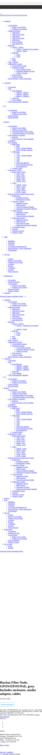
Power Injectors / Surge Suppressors (19, 79)
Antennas (11, 245)
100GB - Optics (21, 185)
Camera (10, 259)
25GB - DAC (20, 177)
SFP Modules (12, 250)
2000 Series (16, 36)
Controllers (11, 141)
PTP (13, 58)
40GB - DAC (20, 179)
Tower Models (17, 100)
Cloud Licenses (13, 116)
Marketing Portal (17, 296)
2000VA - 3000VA (22, 94)
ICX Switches (12, 142)
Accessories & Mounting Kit (17, 246)
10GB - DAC (20, 176)
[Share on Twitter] (4, 724)
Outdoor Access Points (19, 29)
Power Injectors (13, 117)
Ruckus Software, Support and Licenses (21, 194)
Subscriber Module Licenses (25, 71)
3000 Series (16, 40)
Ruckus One (16, 196)
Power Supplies (17, 42)
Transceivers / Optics (15, 170)
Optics (14, 183)
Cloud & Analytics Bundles (25, 207)
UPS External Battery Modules (18, 102)
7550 (18, 159)
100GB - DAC (21, 181)
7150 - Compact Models (24, 155)
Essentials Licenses (22, 198)
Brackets (15, 137)
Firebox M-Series (13, 289)
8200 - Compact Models (24, 148)
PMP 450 (15, 53)
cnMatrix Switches (14, 31)
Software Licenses (18, 231)
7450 (18, 157)
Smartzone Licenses (18, 218)
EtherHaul (11, 243)
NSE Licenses (16, 75)
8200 (18, 146)
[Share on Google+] (4, 726)
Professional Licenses (23, 199)
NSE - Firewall (13, 62)
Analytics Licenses (18, 201)
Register (10, 548)
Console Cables (17, 168)
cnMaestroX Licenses (15, 64)
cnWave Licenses (22, 73)
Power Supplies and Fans (24, 150)
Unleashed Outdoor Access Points (23, 133)
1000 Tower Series (18, 34)
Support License (17, 233)
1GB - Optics (20, 188)
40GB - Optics (21, 187)
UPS (9, 89)
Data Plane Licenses (22, 223)
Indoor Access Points (19, 27)
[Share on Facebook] (4, 722)
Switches (11, 264)
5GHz (18, 56)
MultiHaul (11, 241)
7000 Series (16, 152)
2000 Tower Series (18, 38)
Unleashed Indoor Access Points (22, 131)
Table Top (15, 98)
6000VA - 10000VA (22, 96)
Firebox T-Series (13, 291)
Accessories (12, 87)
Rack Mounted (17, 91)
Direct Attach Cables (19, 172)
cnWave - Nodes (21, 51)
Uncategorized (4, 717)
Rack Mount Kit (17, 44)
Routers (10, 266)
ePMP (14, 60)
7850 (18, 161)
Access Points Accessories (16, 135)
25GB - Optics (21, 192)
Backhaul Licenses (18, 67)
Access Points (12, 25)
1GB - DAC (20, 174)
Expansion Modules (22, 163)
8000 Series (16, 144)
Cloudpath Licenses (18, 227)
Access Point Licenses (19, 66)
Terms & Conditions (6, 752)
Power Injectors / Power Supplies (23, 139)
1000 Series (16, 33)
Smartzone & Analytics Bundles (26, 209)
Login (10, 546)
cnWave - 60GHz (18, 47)
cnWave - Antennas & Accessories (27, 49)
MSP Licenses (20, 205)
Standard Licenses (22, 203)
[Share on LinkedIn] (4, 727)
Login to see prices (7, 704)
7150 (18, 154)
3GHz (18, 55)
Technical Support (6, 296)
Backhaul (11, 45)
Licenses (15, 229)
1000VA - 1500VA (22, 92)
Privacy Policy (4, 745)
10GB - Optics (21, 190)
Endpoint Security (14, 282)
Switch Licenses (17, 77)
